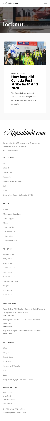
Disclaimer (9, 236)
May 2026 (7, 259)
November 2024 (10, 277)
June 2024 (7, 295)
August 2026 (8, 254)
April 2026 (7, 263)
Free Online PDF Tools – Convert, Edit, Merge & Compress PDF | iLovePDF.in (24, 311)
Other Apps (8, 218)
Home (5, 209)
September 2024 (10, 281)
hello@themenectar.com (15, 413)
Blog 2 (6, 168)
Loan (5, 190)
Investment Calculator (12, 181)
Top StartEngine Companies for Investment (22, 330)
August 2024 (8, 286)
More (5, 223)
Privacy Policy (11, 241)
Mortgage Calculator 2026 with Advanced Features (21, 322)
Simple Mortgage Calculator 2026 (18, 195)
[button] (45, 3)
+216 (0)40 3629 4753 (15, 409)
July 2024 (7, 290)
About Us (9, 227)
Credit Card (8, 172)
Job (4, 186)
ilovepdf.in (7, 177)
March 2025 (8, 272)
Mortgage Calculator (12, 214)
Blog (5, 163)
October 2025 (9, 268)
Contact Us (10, 232)
